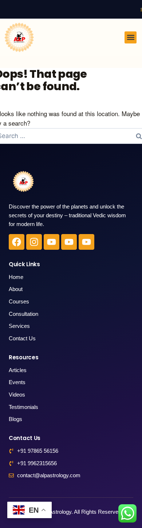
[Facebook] (16, 242)
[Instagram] (34, 242)
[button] (131, 37)
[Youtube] (51, 242)
